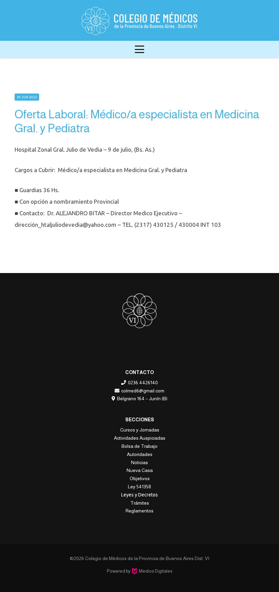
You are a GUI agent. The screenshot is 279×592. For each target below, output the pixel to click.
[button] (139, 49)
